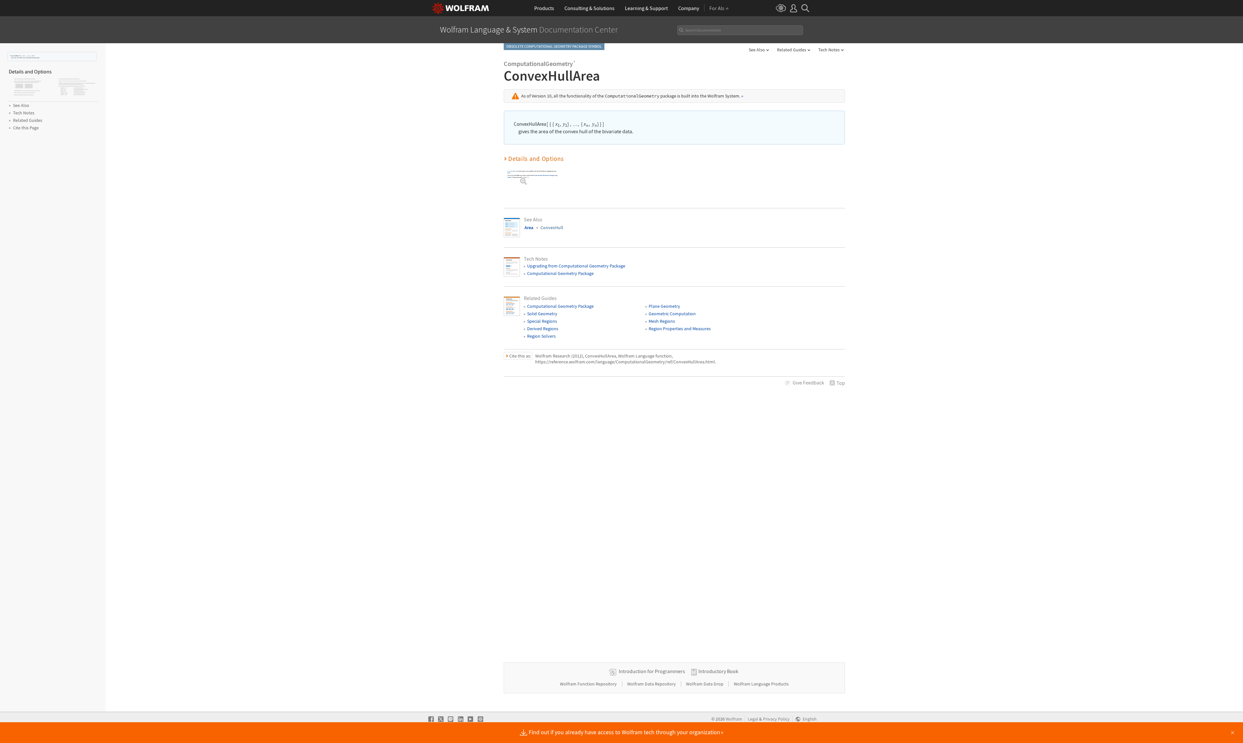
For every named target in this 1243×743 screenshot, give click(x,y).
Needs (509, 177)
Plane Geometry (664, 306)
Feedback (808, 382)
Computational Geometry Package (544, 175)
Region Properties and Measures (680, 329)
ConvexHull (551, 227)
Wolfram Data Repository (652, 684)
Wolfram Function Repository (589, 684)
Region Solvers (541, 336)
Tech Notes (829, 50)
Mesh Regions (662, 321)
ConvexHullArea (512, 171)
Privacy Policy (776, 719)
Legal (753, 719)
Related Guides (791, 50)
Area (509, 173)
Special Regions (542, 321)
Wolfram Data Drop (705, 684)
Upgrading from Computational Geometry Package (576, 266)
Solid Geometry (542, 314)
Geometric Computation (672, 314)
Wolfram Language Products (761, 684)
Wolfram (734, 719)
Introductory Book (718, 671)
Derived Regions (542, 329)
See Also (757, 50)
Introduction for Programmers (652, 671)
